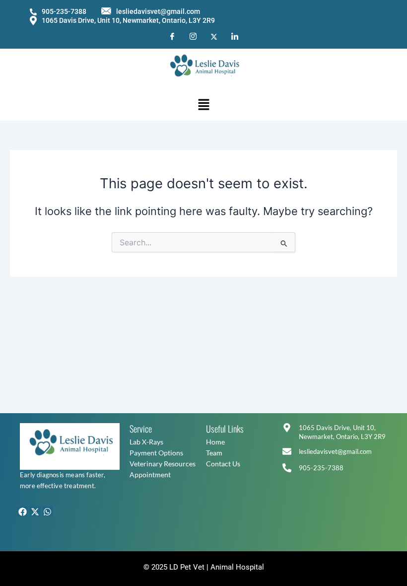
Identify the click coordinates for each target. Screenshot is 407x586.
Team (214, 452)
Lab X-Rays (146, 442)
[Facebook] (172, 36)
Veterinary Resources (163, 463)
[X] (213, 36)
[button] (203, 105)
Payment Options (156, 452)
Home (215, 442)
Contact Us (223, 463)
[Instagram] (193, 36)
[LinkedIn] (234, 36)
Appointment (150, 474)
